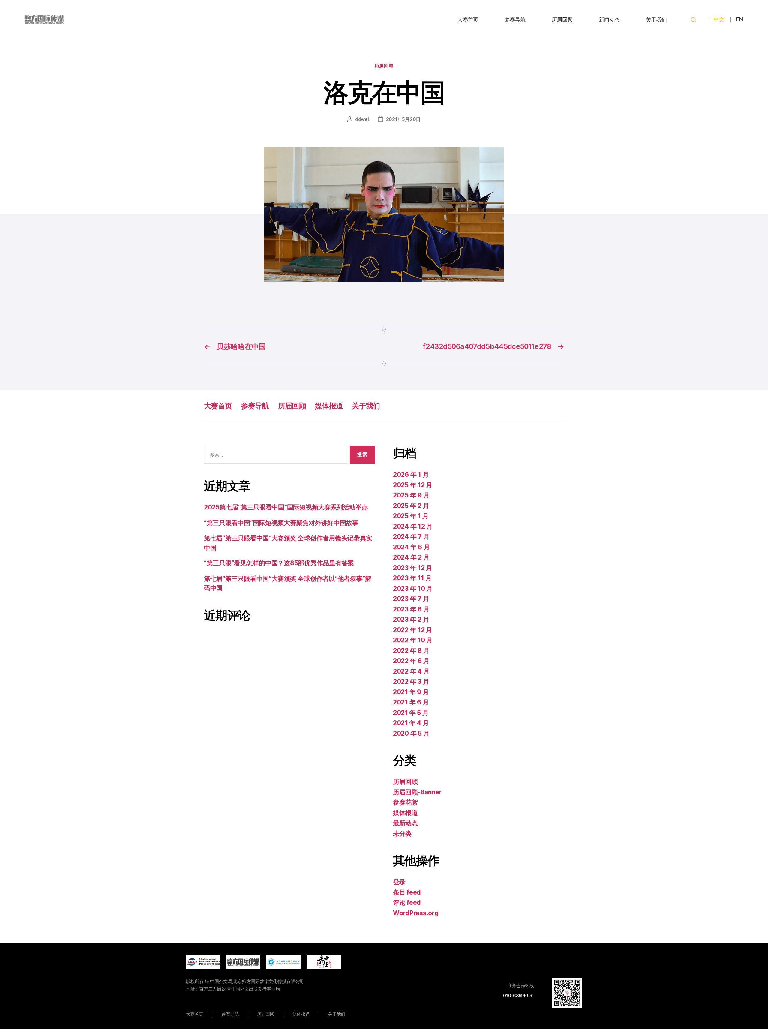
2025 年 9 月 (411, 495)
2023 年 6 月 (411, 609)
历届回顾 (562, 19)
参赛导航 (515, 19)
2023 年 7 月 (411, 598)
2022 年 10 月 (413, 640)
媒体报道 (329, 405)
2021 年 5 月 (410, 712)
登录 (399, 882)
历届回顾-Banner (417, 792)
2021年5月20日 (403, 119)
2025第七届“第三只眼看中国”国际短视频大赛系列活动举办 (286, 507)
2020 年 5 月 (411, 733)
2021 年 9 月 (411, 692)
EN (739, 19)
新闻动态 (609, 19)
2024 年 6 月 (411, 547)
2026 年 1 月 (411, 474)
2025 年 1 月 (410, 516)
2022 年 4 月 (411, 671)
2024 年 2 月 (411, 557)
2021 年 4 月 (411, 723)
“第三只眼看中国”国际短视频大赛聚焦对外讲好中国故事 (281, 522)
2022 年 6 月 (411, 660)
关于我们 (656, 19)
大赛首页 (468, 19)
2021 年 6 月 (411, 702)
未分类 (402, 833)
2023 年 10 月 (413, 588)
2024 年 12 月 (413, 526)
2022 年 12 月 (412, 630)
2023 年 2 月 (411, 619)
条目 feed (407, 892)
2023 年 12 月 (412, 568)
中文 (719, 19)
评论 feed (407, 902)
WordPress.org (416, 913)
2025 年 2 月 (411, 505)
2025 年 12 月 (412, 485)
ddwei (362, 119)
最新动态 (405, 823)
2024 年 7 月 (411, 536)
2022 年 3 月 (411, 681)
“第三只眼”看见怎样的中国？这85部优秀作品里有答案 (279, 563)
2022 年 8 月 (411, 650)
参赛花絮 (405, 802)
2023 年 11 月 (412, 578)
